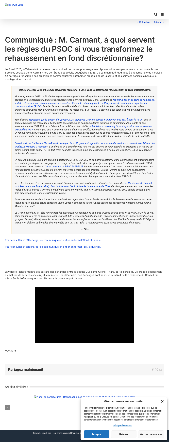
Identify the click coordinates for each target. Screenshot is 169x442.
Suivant (157, 22)
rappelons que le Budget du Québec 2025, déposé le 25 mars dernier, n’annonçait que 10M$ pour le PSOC (86, 119)
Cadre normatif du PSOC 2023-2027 (64, 166)
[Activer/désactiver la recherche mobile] (155, 14)
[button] (162, 401)
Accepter (97, 434)
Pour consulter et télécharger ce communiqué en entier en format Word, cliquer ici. (53, 240)
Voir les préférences (151, 434)
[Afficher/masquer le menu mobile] (162, 14)
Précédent (144, 22)
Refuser (123, 434)
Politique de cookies (122, 425)
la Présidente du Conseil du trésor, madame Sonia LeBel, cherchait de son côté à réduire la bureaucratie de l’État (83, 185)
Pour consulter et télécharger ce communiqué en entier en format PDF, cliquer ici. (53, 246)
